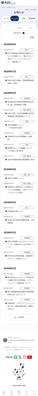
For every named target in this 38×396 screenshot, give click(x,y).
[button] (19, 28)
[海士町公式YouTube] (29, 357)
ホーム (3, 7)
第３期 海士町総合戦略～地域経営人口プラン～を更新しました (20, 257)
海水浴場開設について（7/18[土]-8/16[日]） (15, 126)
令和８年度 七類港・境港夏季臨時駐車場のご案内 (20, 81)
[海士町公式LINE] (15, 357)
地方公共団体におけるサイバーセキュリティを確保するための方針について (20, 244)
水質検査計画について (15, 211)
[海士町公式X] (19, 357)
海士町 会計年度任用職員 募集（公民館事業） (20, 221)
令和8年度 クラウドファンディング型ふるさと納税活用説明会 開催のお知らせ (20, 306)
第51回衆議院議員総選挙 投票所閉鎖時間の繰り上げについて (20, 293)
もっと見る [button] (19, 317)
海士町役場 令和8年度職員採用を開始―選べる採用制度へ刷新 (20, 103)
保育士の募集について (15, 178)
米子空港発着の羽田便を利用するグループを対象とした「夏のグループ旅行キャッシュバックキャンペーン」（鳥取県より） (20, 57)
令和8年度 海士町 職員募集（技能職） (19, 138)
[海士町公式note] (9, 357)
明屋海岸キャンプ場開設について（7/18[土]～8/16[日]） (19, 149)
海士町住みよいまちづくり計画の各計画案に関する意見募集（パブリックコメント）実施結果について (20, 280)
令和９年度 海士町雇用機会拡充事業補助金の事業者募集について (20, 114)
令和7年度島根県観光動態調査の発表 (20, 160)
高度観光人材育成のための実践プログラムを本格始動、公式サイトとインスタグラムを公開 (20, 190)
